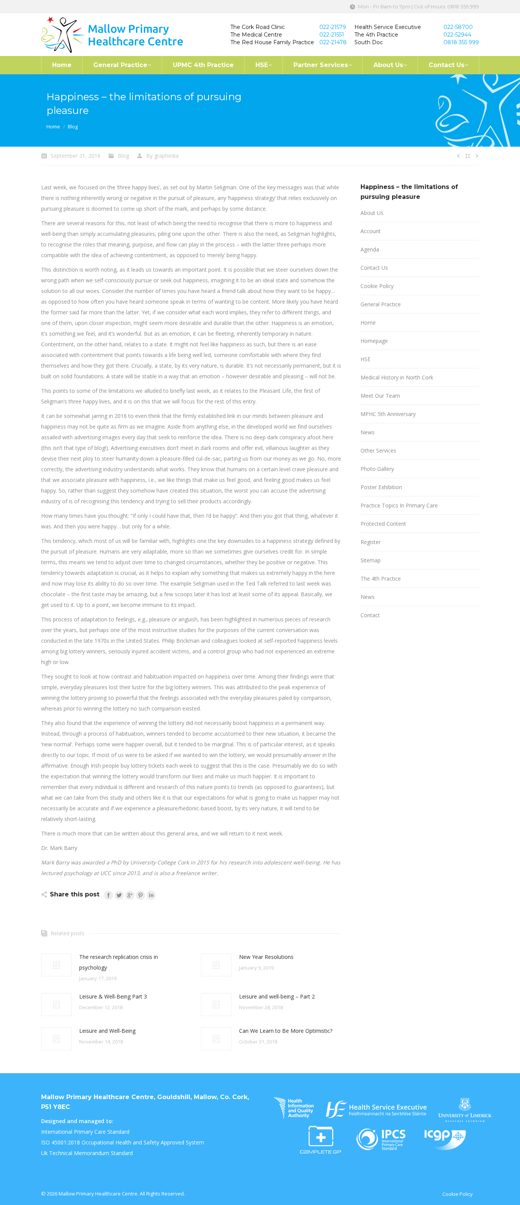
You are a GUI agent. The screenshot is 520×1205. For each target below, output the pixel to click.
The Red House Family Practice (272, 42)
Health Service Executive (387, 27)
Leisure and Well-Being (107, 1030)
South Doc (368, 42)
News (367, 432)
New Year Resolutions (266, 956)
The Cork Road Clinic (257, 27)
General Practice (380, 304)
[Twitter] (119, 895)
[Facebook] (108, 895)
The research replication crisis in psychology (118, 962)
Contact (370, 615)
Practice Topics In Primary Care (399, 505)
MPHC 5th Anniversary (388, 414)
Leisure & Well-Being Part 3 (113, 996)
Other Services (378, 450)
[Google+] (129, 895)
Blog (73, 126)
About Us (371, 212)
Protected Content (383, 523)
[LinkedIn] (151, 895)
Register (370, 542)
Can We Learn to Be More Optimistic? (285, 1030)
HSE (365, 359)
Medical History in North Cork (396, 377)
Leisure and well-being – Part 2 (277, 996)
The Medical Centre (256, 34)
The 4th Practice (376, 34)
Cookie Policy (377, 286)
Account (370, 231)
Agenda (369, 249)
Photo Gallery (377, 468)
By (162, 155)
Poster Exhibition (381, 487)
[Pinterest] (140, 895)
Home (53, 126)
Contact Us (374, 267)
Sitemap (370, 560)
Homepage (374, 340)
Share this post (74, 894)
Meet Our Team (380, 395)
